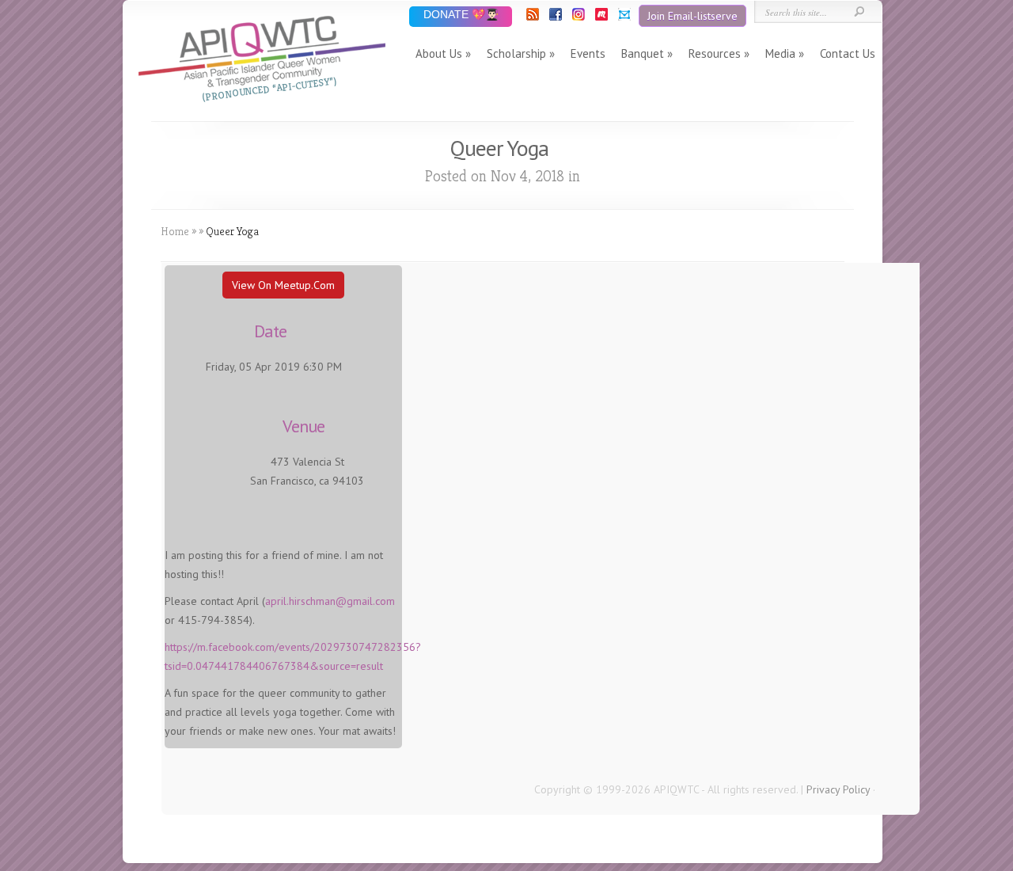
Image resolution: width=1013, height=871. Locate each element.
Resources (715, 53)
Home (175, 231)
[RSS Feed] (531, 17)
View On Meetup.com (283, 285)
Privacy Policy (838, 789)
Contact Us (847, 53)
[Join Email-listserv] (623, 17)
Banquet (642, 53)
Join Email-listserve (692, 16)
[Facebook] (554, 17)
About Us (438, 53)
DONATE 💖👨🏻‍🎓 (461, 15)
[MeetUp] (600, 17)
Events (588, 53)
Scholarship (516, 53)
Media (780, 53)
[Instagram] (577, 17)
